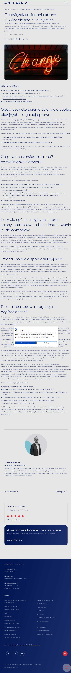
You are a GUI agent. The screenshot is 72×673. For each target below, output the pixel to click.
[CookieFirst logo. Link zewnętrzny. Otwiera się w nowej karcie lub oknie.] (16, 329)
